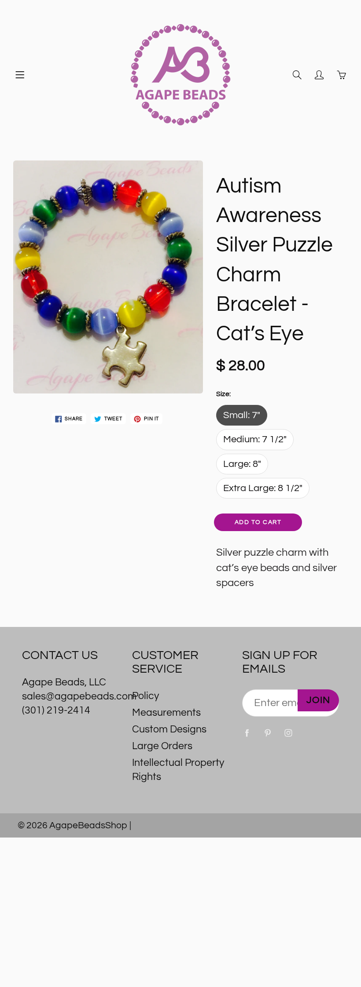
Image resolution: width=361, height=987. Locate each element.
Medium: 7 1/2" (255, 439)
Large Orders (162, 746)
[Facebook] (246, 733)
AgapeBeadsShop (88, 825)
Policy (145, 696)
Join (318, 700)
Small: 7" (241, 415)
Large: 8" (242, 464)
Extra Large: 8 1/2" (262, 488)
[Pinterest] (267, 733)
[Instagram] (288, 733)
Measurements (166, 713)
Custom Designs (169, 730)
